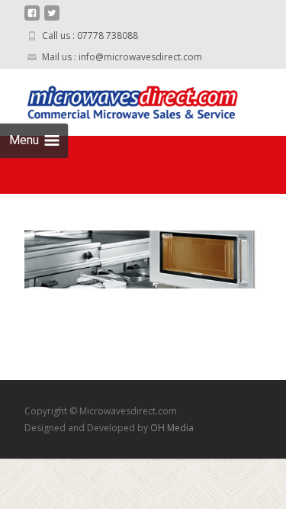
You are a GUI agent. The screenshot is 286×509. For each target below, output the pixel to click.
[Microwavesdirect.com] (119, 99)
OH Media (172, 427)
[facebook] (32, 18)
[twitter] (51, 18)
